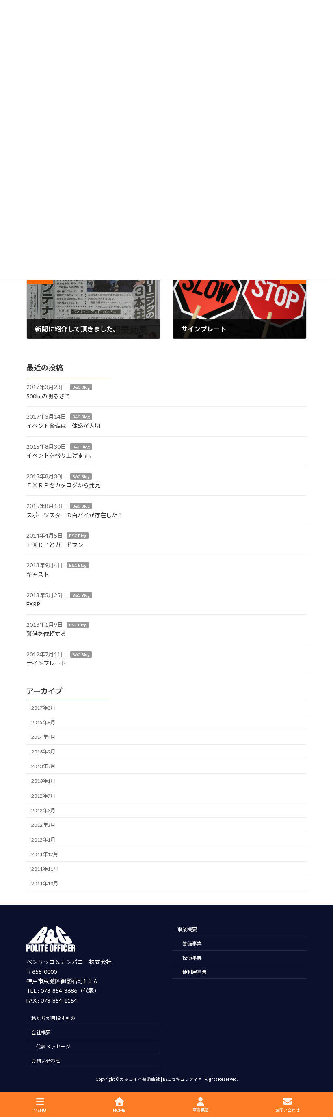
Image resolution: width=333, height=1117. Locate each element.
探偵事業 (192, 958)
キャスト (37, 573)
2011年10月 (44, 883)
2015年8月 (43, 722)
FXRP (33, 603)
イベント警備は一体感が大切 (63, 425)
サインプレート (46, 663)
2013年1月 (43, 781)
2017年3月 (43, 707)
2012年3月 (43, 810)
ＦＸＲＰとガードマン (54, 544)
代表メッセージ (53, 1047)
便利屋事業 (194, 972)
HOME (119, 1110)
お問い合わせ (46, 1061)
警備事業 (192, 944)
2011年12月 (44, 854)
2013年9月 (43, 752)
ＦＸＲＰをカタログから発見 (63, 485)
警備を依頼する (46, 633)
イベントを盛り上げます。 (60, 455)
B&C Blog (81, 387)
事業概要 (187, 930)
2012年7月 (43, 795)
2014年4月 (43, 737)
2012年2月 (43, 825)
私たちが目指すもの (53, 1019)
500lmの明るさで (48, 395)
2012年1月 (43, 840)
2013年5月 (43, 766)
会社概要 (41, 1032)
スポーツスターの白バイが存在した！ (74, 514)
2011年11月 (44, 869)
